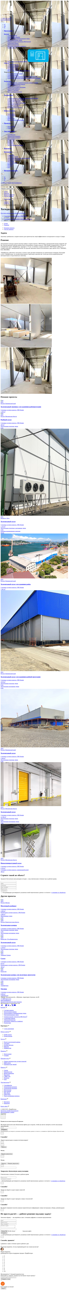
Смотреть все (4, 995)
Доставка (10, 117)
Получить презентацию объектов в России (13, 213)
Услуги (3, 1039)
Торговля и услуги (12, 69)
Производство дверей (13, 159)
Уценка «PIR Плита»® (13, 85)
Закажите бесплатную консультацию (11, 1002)
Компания (8, 152)
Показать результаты (6, 1154)
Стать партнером (12, 162)
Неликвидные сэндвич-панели (16, 84)
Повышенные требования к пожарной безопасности (22, 76)
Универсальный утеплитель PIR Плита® (19, 41)
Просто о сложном (12, 156)
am (5, 26)
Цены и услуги (9, 111)
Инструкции (11, 139)
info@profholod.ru (6, 20)
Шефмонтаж (11, 118)
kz (4, 27)
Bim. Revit (10, 142)
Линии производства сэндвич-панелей (18, 158)
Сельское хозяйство (13, 64)
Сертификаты (11, 134)
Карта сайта (4, 1106)
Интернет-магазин (11, 170)
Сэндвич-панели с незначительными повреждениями (22, 82)
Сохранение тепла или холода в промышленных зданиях (23, 78)
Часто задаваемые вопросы (15, 145)
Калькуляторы (11, 115)
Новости (9, 166)
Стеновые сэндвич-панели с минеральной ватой (18, 219)
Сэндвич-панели (12, 35)
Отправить (4, 890)
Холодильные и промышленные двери (18, 38)
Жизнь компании (9, 1073)
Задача (6, 191)
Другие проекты (8, 196)
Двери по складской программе (16, 87)
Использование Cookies (7, 1112)
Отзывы (9, 128)
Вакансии (10, 164)
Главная (6, 202)
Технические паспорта (13, 137)
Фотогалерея (11, 126)
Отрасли (6, 63)
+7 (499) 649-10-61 (6, 999)
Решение (6, 193)
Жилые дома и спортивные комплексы (18, 70)
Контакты (7, 148)
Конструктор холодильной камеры (17, 61)
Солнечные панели (12, 43)
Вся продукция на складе (14, 92)
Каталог (6, 34)
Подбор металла (8, 1045)
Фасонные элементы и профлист (16, 46)
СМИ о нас (7, 1076)
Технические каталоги (13, 136)
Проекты (7, 123)
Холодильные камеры (13, 37)
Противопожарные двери (14, 40)
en (4, 24)
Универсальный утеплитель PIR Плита (15, 1016)
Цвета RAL (10, 143)
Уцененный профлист (13, 89)
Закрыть (3, 1288)
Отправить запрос (6, 1179)
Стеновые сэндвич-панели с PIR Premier (15, 216)
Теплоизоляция (11, 47)
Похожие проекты (9, 194)
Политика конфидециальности (9, 1110)
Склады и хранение (13, 66)
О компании (10, 155)
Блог (8, 167)
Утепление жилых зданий (14, 73)
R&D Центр (10, 161)
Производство (5, 1058)
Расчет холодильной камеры (12, 1042)
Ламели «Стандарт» (13, 90)
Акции (6, 1070)
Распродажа (7, 81)
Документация (9, 131)
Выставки (7, 1075)
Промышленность (12, 67)
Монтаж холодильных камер (15, 120)
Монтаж (6, 1046)
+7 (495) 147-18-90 (6, 18)
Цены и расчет (5, 1031)
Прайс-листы (11, 114)
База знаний (10, 140)
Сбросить (3, 1147)
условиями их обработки (58, 892)
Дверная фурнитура (13, 44)
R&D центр (7, 1063)
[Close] (3, 1117)
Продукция (8, 31)
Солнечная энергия (13, 75)
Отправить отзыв (5, 1279)
